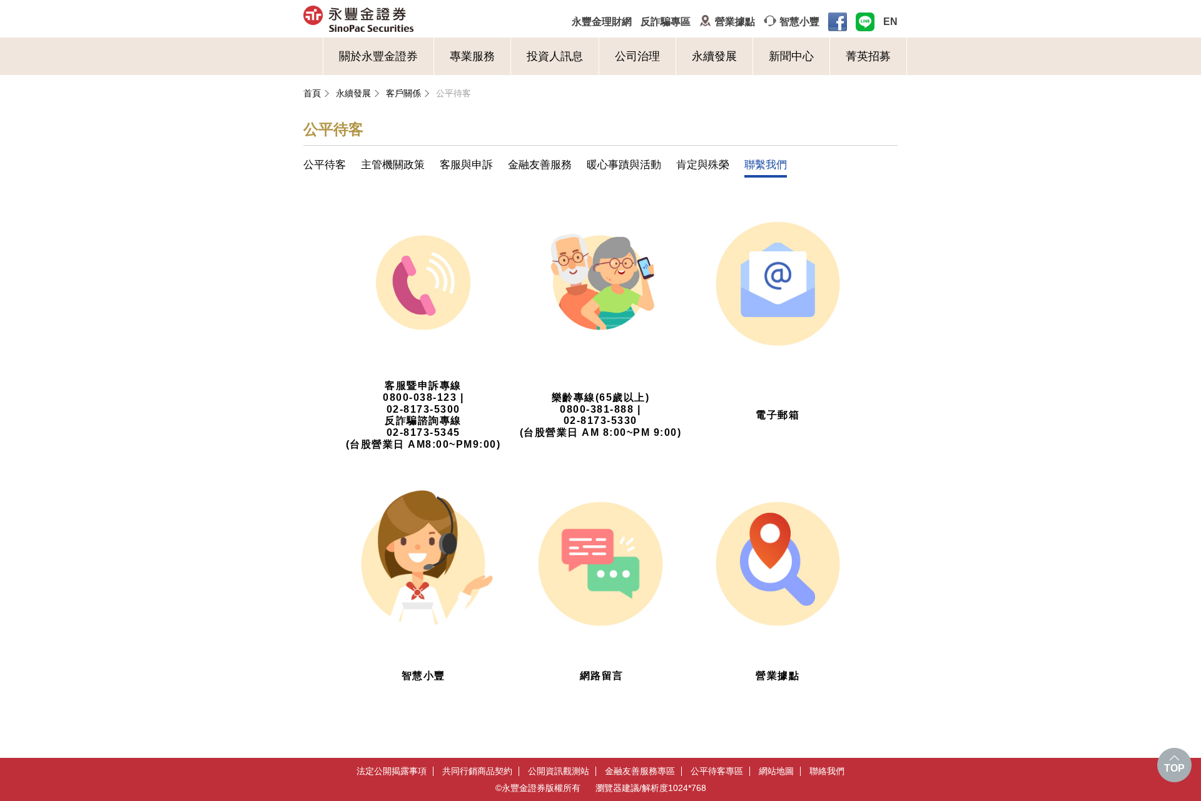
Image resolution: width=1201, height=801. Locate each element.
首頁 (312, 93)
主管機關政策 (393, 165)
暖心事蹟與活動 (624, 165)
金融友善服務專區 (640, 771)
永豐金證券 (407, 19)
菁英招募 (868, 56)
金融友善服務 (540, 165)
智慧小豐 (799, 21)
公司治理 (637, 56)
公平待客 (453, 93)
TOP (1174, 768)
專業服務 (472, 56)
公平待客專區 (717, 771)
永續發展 (714, 56)
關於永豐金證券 (378, 56)
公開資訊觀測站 (558, 771)
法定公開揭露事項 (392, 771)
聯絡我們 (826, 771)
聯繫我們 (765, 165)
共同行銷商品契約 (477, 771)
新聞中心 (791, 56)
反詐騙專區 (666, 21)
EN (890, 21)
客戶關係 (403, 93)
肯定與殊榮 (702, 165)
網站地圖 (776, 771)
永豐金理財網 (602, 21)
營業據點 (735, 21)
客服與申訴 (466, 165)
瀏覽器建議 (617, 788)
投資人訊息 (555, 56)
